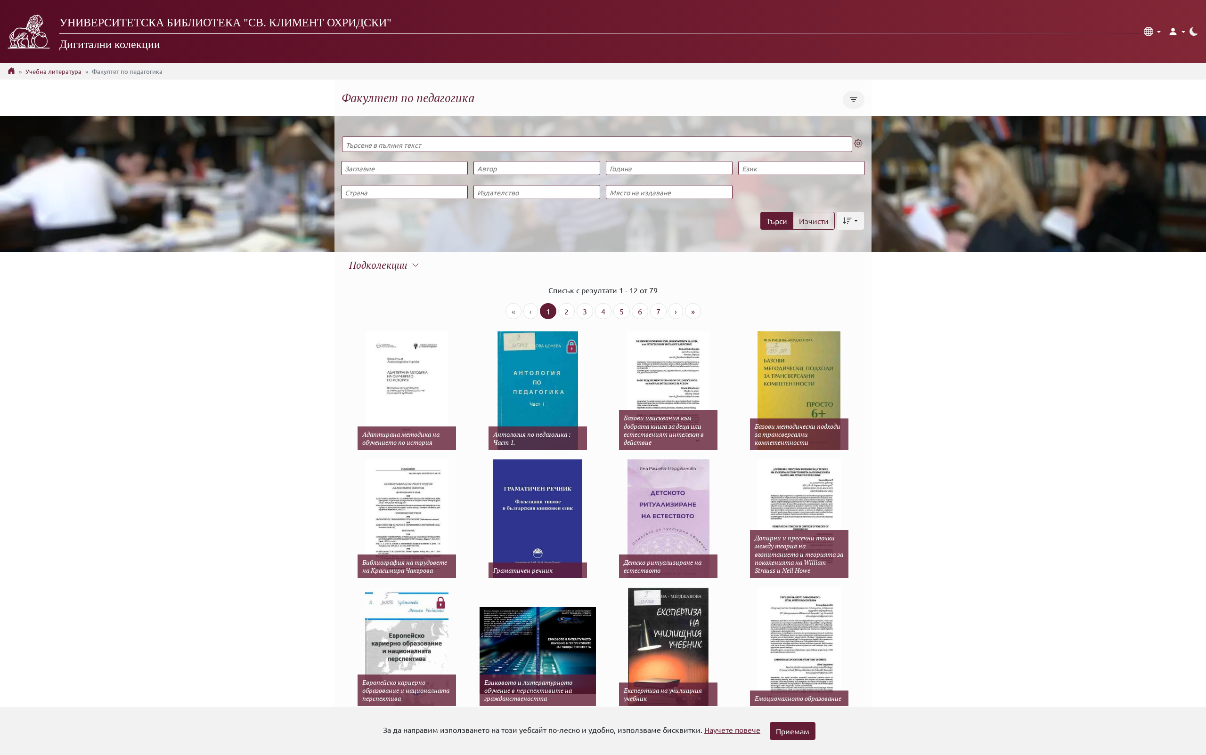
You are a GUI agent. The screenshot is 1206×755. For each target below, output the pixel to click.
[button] (1152, 31)
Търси (776, 220)
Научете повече (732, 729)
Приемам (792, 731)
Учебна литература (53, 71)
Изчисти (814, 220)
